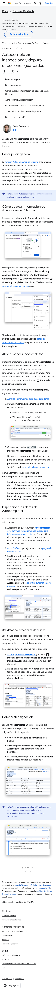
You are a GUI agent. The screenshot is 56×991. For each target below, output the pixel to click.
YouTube (5, 959)
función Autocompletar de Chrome (21, 162)
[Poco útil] (21, 48)
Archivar (5, 939)
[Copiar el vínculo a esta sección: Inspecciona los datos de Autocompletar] (26, 511)
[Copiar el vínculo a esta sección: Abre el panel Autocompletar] (45, 354)
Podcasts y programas (11, 944)
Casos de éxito (8, 935)
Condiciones (7, 979)
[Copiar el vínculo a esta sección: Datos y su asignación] (35, 717)
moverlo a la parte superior (36, 467)
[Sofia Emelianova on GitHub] (14, 131)
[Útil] (17, 48)
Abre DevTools (14, 548)
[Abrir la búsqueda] (35, 3)
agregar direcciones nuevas (15, 286)
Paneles (46, 43)
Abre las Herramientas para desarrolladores (28, 399)
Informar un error (9, 915)
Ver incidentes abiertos (11, 920)
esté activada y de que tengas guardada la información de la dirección (28, 531)
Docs (5, 11)
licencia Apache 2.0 (42, 888)
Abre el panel (21, 654)
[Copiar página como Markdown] (13, 71)
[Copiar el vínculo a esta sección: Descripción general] (33, 154)
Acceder (49, 3)
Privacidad (19, 979)
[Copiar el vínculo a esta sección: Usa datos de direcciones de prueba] (48, 630)
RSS (3, 968)
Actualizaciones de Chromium (14, 931)
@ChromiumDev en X (11, 955)
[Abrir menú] (4, 3)
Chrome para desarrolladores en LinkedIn (19, 963)
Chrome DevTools (23, 11)
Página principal (8, 43)
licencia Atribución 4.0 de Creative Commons (33, 885)
